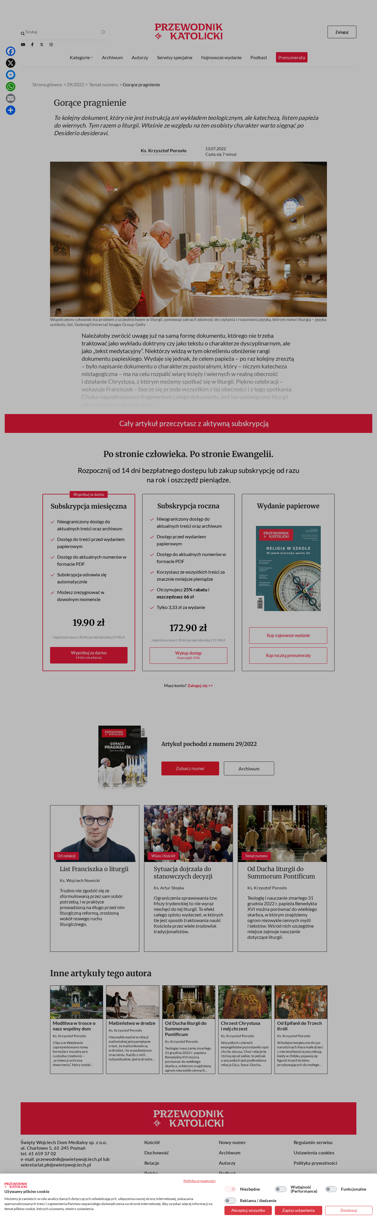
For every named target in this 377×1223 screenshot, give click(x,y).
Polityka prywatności (199, 1181)
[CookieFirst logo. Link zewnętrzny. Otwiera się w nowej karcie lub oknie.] (15, 1185)
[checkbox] (230, 1189)
